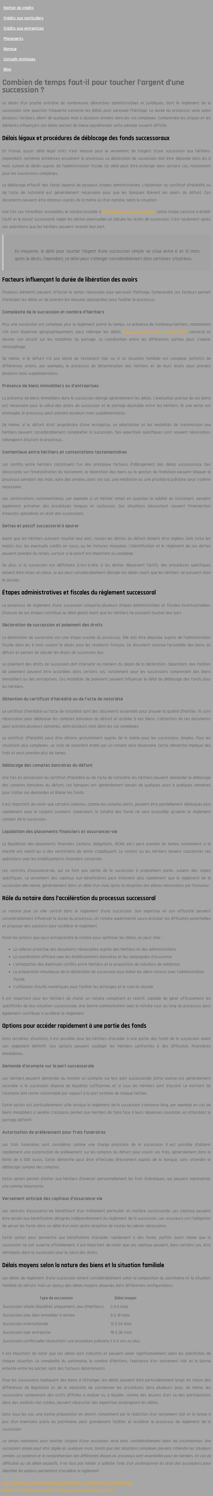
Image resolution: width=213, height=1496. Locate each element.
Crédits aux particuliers (24, 18)
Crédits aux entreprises (24, 28)
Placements (13, 38)
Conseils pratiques (20, 59)
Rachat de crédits (19, 8)
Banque (10, 49)
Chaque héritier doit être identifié (155, 332)
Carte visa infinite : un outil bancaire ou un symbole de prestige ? (59, 1490)
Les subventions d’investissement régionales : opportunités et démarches (67, 1482)
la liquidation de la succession (128, 211)
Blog (7, 69)
